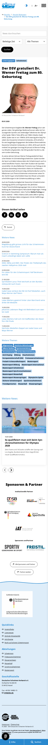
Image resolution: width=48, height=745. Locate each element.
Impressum (5, 724)
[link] (24, 434)
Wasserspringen (10, 660)
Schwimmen (9, 653)
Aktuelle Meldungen (19, 15)
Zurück (9, 227)
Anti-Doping (9, 639)
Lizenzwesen (9, 633)
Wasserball (8, 663)
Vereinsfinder (9, 629)
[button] (4, 215)
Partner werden (25, 572)
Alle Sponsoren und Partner (25, 564)
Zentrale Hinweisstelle (12, 636)
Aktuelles (7, 15)
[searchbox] (24, 33)
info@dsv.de (9, 693)
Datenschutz (15, 724)
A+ (36, 5)
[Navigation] (43, 6)
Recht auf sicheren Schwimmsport (17, 643)
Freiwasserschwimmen (13, 657)
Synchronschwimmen (12, 667)
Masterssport (9, 670)
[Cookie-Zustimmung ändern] (5, 736)
